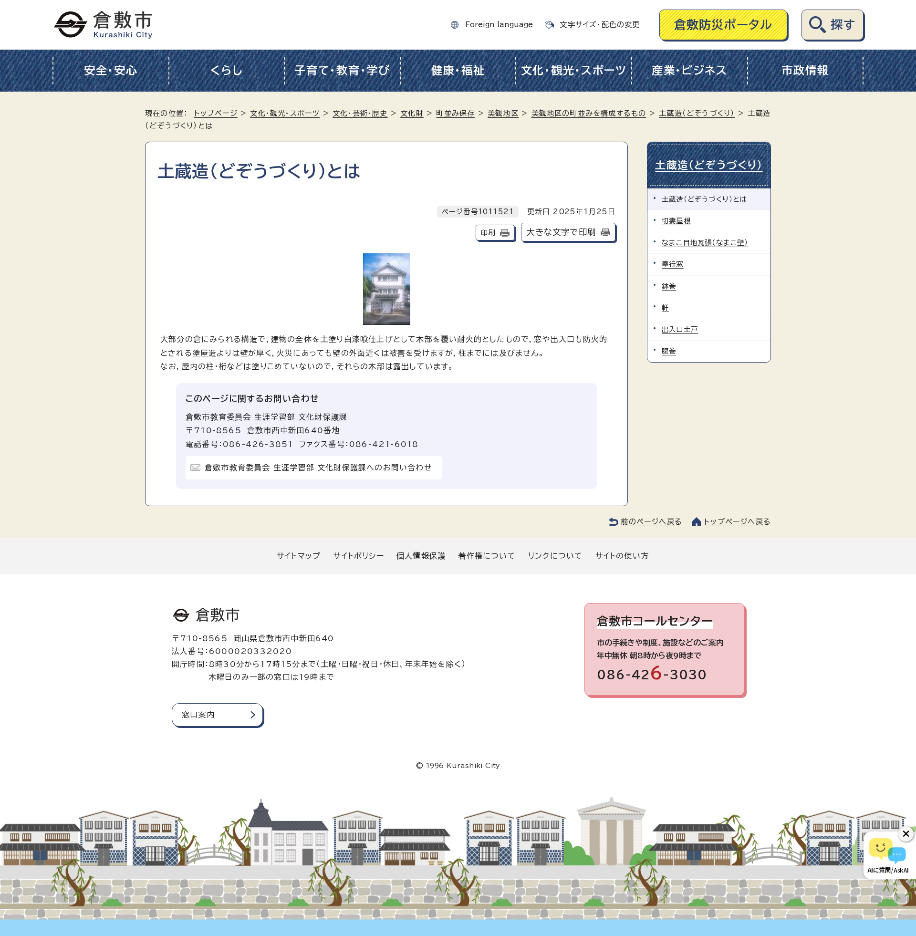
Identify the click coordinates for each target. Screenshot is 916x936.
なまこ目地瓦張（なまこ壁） (705, 242)
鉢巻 (669, 286)
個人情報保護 (421, 556)
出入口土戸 (680, 329)
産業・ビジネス (690, 70)
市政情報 (805, 70)
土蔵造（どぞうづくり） (697, 113)
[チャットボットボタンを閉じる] (906, 834)
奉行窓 (673, 264)
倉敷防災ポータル (723, 25)
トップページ (216, 113)
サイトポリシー (358, 556)
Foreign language (499, 24)
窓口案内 (198, 714)
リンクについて (555, 556)
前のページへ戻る (651, 521)
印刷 (488, 232)
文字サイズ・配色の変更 (600, 24)
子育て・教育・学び (342, 70)
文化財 (412, 113)
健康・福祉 (458, 70)
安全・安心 (111, 70)
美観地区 (503, 113)
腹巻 (669, 350)
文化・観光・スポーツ (574, 70)
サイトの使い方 (622, 556)
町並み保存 (455, 113)
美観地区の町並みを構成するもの (588, 113)
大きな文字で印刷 (561, 232)
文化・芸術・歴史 (360, 113)
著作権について (486, 556)
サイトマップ (299, 556)
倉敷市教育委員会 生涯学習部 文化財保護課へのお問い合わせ (318, 467)
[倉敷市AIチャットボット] (887, 855)
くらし (226, 70)
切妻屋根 (676, 220)
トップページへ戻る (737, 521)
